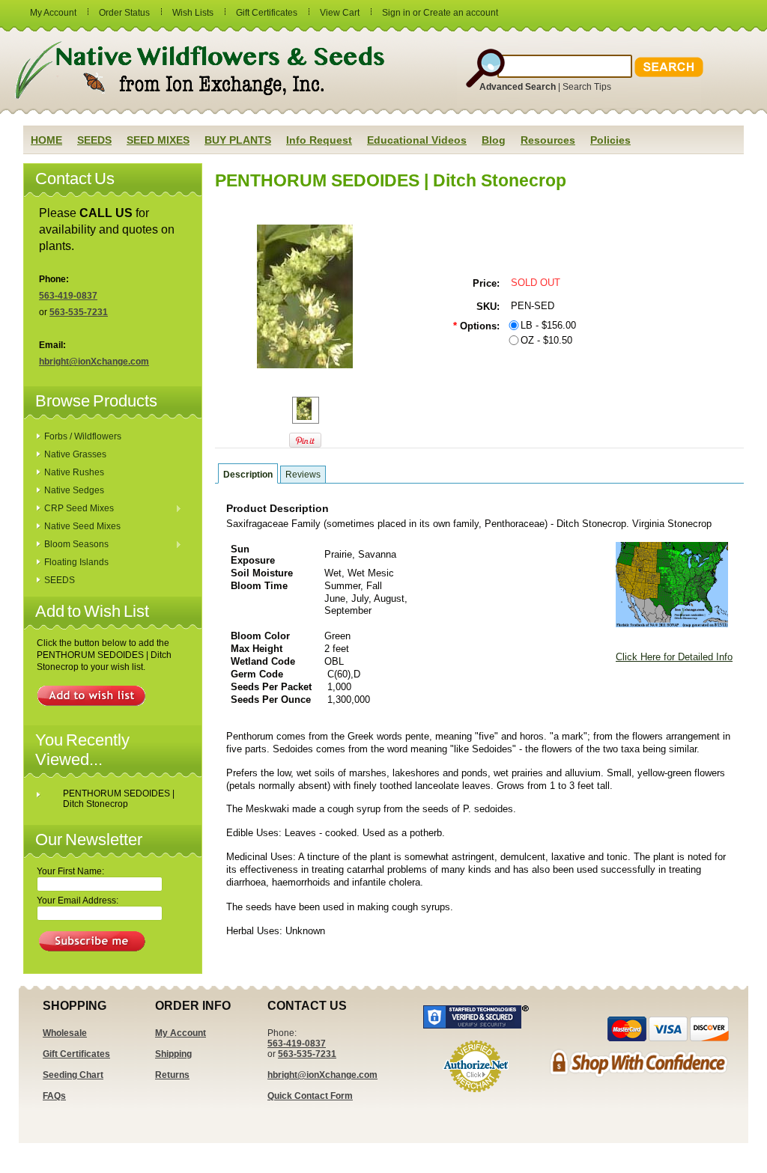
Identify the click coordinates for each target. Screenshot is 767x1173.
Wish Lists (192, 12)
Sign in (396, 12)
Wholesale (65, 1033)
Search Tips (587, 86)
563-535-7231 (78, 312)
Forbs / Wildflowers (82, 436)
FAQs (54, 1096)
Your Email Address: (77, 900)
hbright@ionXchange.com (94, 361)
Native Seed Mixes (82, 526)
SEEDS (59, 580)
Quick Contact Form (310, 1096)
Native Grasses (75, 454)
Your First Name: (70, 871)
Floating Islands (76, 562)
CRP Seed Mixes (75, 509)
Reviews (303, 474)
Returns (172, 1075)
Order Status (124, 12)
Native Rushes (74, 472)
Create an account (460, 12)
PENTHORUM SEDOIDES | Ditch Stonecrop (119, 798)
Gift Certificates (266, 12)
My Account (53, 12)
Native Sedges (74, 490)
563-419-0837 (68, 295)
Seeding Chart (73, 1075)
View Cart (340, 12)
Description (248, 474)
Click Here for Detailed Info (674, 656)
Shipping (173, 1054)
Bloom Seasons (73, 545)
